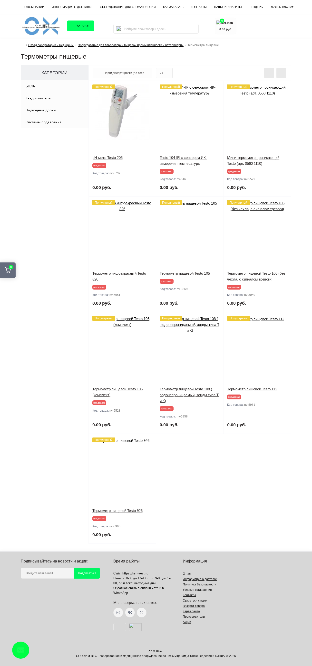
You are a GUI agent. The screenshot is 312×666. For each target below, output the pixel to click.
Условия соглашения (197, 590)
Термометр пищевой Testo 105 (185, 273)
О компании (34, 7)
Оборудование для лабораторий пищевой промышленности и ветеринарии (131, 45)
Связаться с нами (195, 600)
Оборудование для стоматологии (128, 7)
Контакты (189, 595)
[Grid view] (281, 73)
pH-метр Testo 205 (107, 158)
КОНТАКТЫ (199, 7)
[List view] (269, 73)
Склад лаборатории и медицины (51, 45)
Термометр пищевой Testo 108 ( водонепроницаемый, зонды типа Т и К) (189, 395)
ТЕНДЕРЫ (256, 7)
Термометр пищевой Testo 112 (252, 389)
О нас (187, 573)
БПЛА (30, 86)
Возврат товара (194, 606)
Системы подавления (43, 122)
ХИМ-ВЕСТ (156, 651)
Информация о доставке (72, 7)
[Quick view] (148, 88)
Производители (194, 616)
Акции (187, 622)
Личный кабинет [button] (282, 7)
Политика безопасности (199, 584)
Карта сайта (191, 611)
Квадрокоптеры (38, 98)
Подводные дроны (41, 110)
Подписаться (87, 573)
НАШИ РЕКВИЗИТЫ (228, 7)
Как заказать (173, 7)
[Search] (118, 29)
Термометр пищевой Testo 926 (117, 511)
